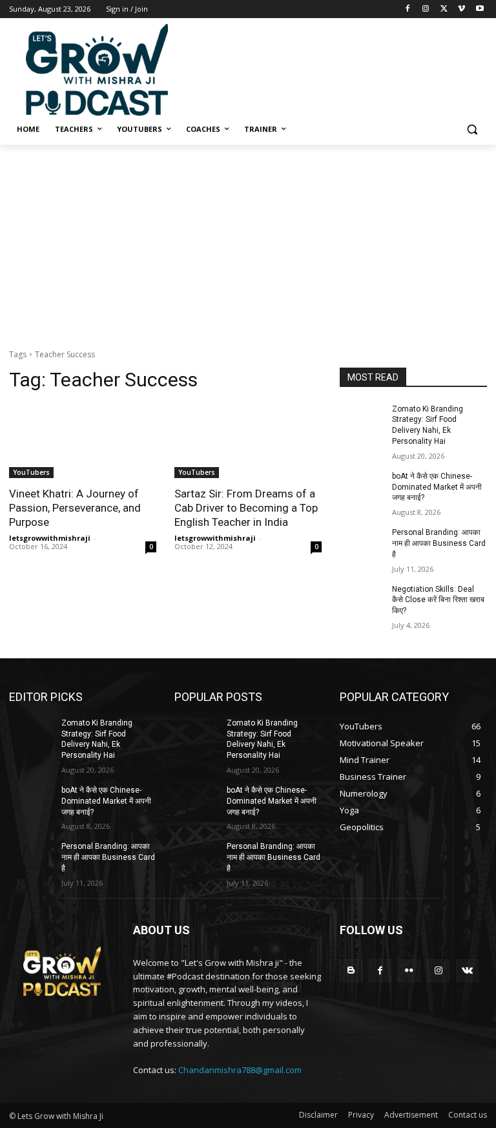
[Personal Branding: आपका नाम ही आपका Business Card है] (362, 542)
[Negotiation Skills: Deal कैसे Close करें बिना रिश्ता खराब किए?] (362, 599)
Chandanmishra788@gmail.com (240, 1070)
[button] (472, 129)
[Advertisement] (336, 67)
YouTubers (31, 472)
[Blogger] (351, 970)
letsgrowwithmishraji (49, 538)
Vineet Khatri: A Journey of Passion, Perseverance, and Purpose (75, 507)
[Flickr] (409, 970)
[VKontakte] (467, 970)
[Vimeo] (461, 9)
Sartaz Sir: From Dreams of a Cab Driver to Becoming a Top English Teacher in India (246, 507)
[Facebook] (407, 9)
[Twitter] (444, 9)
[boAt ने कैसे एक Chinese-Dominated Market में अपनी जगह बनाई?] (362, 486)
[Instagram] (425, 9)
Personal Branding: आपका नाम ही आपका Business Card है (439, 543)
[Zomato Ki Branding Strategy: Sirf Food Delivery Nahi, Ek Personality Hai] (362, 419)
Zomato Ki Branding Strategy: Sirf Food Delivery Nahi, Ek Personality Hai (96, 739)
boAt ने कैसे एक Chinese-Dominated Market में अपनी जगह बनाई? (437, 487)
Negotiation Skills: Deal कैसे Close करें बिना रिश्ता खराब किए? (438, 600)
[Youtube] (479, 9)
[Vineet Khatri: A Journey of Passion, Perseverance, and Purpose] (82, 441)
